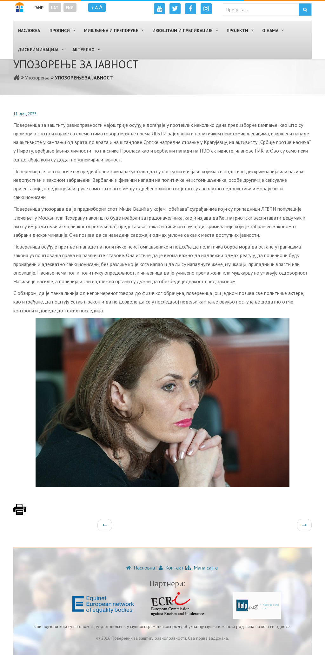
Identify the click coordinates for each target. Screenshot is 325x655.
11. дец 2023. (25, 114)
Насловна (143, 567)
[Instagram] (206, 8)
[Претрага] (305, 9)
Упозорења (37, 77)
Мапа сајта (205, 567)
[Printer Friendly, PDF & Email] (19, 512)
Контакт (173, 567)
